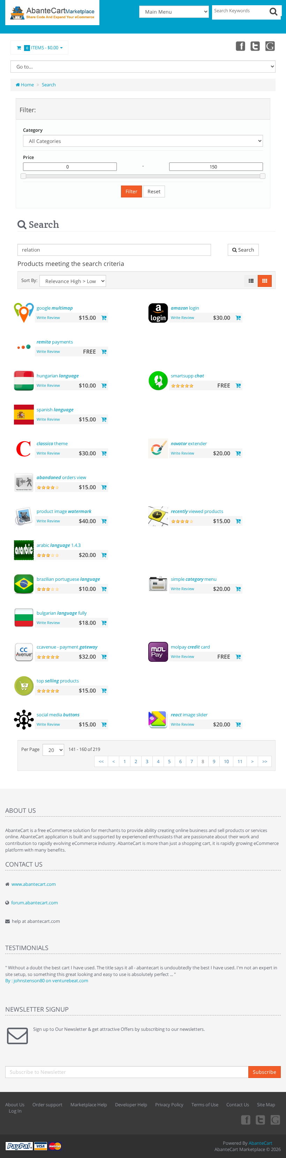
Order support (47, 1104)
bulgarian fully (62, 613)
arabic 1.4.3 (59, 545)
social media (58, 714)
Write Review (48, 317)
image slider (189, 714)
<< (101, 761)
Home (27, 84)
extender (189, 443)
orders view (61, 477)
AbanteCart (260, 1143)
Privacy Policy (169, 1104)
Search (49, 84)
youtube (270, 46)
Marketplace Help (88, 1104)
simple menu (194, 579)
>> (264, 761)
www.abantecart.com (34, 884)
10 (226, 761)
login (185, 308)
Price (28, 157)
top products (58, 681)
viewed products (197, 511)
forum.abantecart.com (34, 902)
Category (33, 130)
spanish (55, 409)
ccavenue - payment (67, 647)
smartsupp (187, 375)
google (55, 308)
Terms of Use (204, 1104)
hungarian (58, 375)
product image (64, 511)
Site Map (266, 1104)
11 (240, 761)
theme (52, 443)
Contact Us (237, 1104)
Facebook (240, 46)
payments (55, 342)
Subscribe (264, 1072)
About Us (14, 1104)
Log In (15, 1111)
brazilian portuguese (68, 579)
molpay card (190, 647)
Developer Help (131, 1104)
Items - (42, 47)
